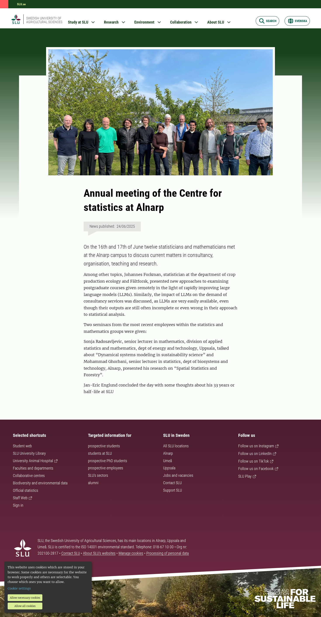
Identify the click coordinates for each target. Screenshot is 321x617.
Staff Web (20, 498)
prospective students (104, 446)
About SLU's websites (99, 553)
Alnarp (168, 453)
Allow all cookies (25, 606)
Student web (22, 446)
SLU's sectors (98, 475)
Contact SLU (172, 482)
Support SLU (172, 490)
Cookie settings (19, 588)
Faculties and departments (33, 468)
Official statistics (25, 490)
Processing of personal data (167, 553)
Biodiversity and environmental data (40, 483)
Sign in (18, 505)
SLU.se (21, 4)
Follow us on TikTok (253, 461)
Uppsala (169, 468)
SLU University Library (29, 453)
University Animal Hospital (33, 460)
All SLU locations (176, 446)
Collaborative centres (29, 475)
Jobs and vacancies (178, 475)
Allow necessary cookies (25, 597)
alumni (93, 482)
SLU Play (245, 476)
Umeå (167, 460)
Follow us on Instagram (256, 446)
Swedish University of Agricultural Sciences (44, 20)
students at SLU (100, 453)
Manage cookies (131, 553)
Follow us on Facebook (256, 468)
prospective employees (105, 468)
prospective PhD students (107, 460)
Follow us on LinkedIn (255, 453)
